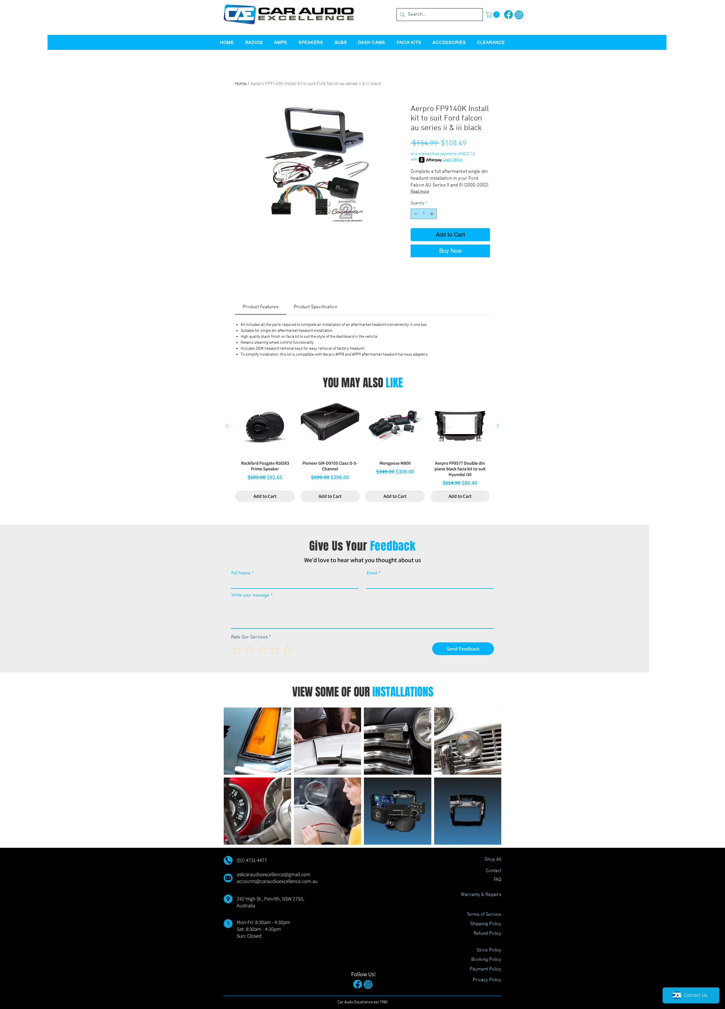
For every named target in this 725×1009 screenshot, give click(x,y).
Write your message (250, 595)
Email (372, 573)
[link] (260, 307)
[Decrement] (415, 214)
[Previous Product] (227, 425)
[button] (493, 14)
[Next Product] (497, 425)
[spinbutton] (424, 214)
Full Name (240, 573)
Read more (420, 191)
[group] (362, 449)
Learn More (452, 159)
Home (240, 84)
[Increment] (432, 214)
